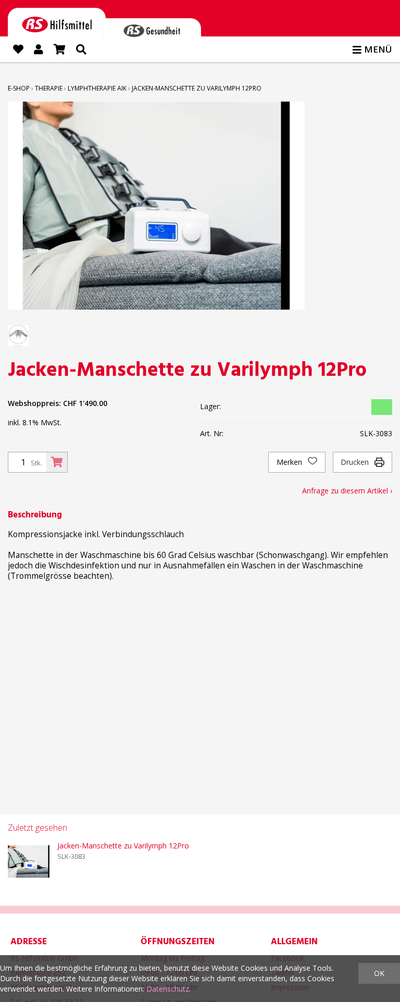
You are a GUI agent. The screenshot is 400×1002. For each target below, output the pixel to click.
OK (379, 973)
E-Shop (19, 88)
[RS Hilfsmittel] (57, 22)
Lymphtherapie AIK (97, 88)
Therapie (49, 88)
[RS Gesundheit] (152, 28)
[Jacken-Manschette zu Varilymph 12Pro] (28, 861)
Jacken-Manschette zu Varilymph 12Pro (196, 88)
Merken (290, 462)
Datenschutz (167, 989)
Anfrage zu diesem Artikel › (347, 491)
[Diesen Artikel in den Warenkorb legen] (56, 462)
